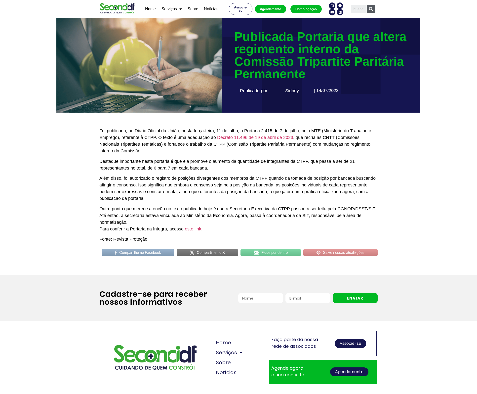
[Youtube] (332, 12)
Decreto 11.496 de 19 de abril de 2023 (255, 137)
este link (193, 228)
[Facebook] (340, 5)
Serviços (169, 9)
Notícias (211, 9)
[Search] (371, 9)
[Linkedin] (340, 12)
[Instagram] (332, 5)
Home (150, 9)
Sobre (193, 9)
